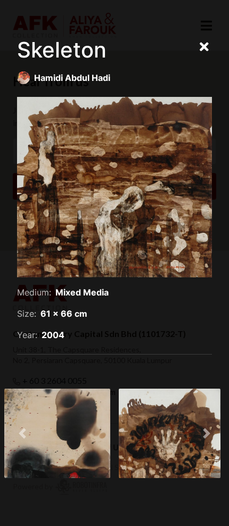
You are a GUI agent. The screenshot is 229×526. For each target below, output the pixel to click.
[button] (22, 433)
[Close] (204, 47)
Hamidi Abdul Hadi (72, 77)
